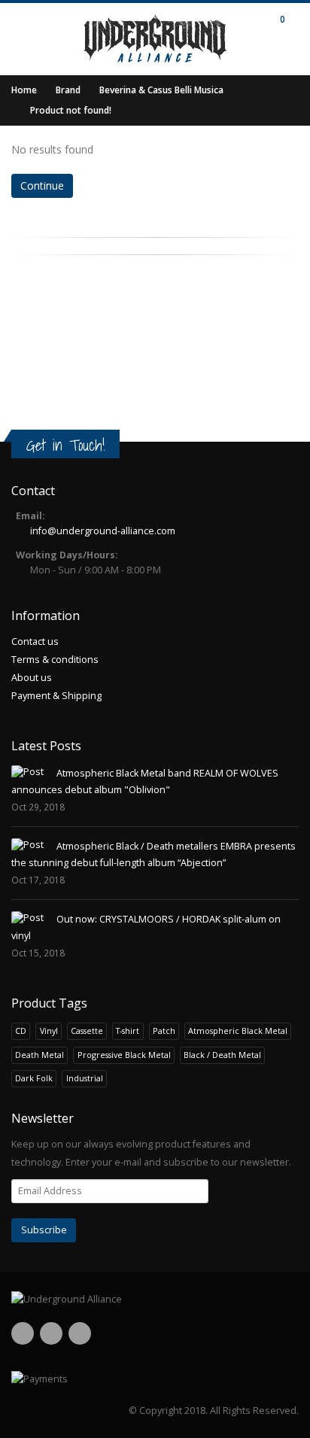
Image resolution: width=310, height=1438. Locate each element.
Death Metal (39, 1054)
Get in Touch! (65, 445)
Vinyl (49, 1030)
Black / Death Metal (222, 1054)
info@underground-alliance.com (102, 530)
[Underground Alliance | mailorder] (155, 1299)
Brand (68, 90)
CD (20, 1030)
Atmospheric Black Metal (237, 1030)
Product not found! (70, 110)
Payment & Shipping (56, 695)
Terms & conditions (55, 659)
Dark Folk (34, 1078)
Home (24, 90)
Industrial (84, 1078)
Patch (164, 1030)
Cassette (87, 1030)
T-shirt (127, 1030)
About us (31, 677)
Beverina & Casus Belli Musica (161, 90)
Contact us (35, 641)
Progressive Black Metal (124, 1054)
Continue (42, 185)
